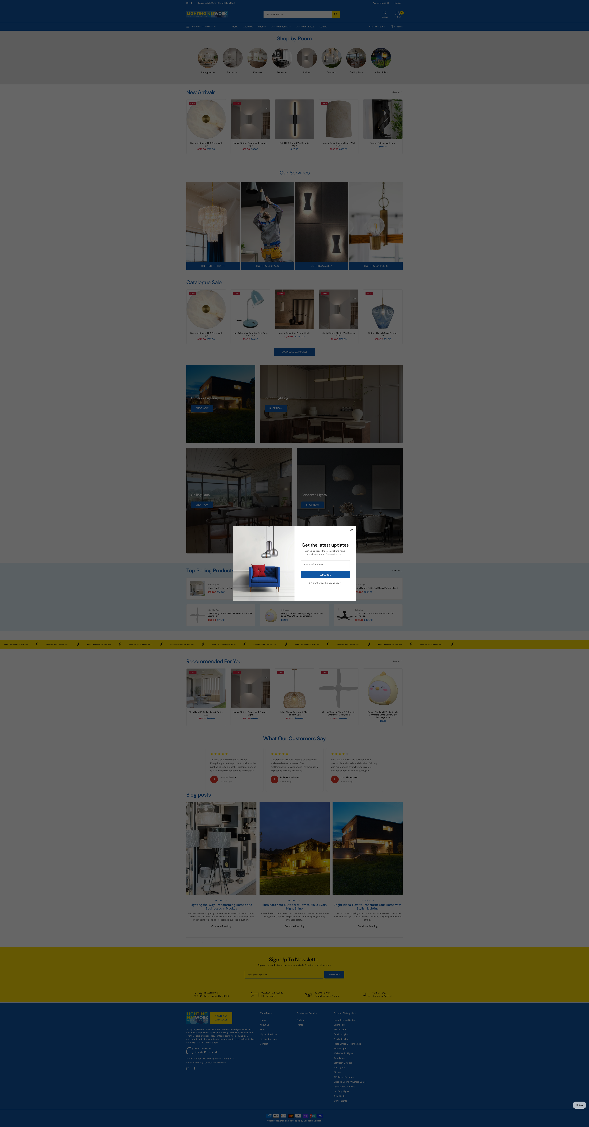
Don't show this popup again (327, 583)
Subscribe (325, 574)
